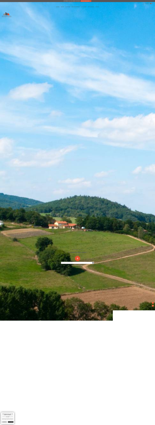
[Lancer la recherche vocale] (77, 258)
